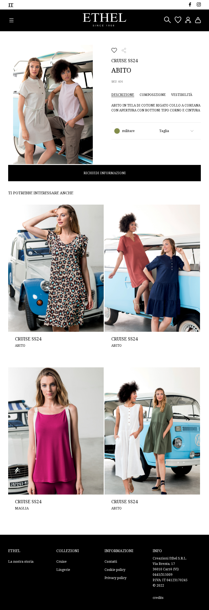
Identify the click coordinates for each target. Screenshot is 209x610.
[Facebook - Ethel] (190, 4)
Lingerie (63, 569)
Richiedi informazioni (105, 173)
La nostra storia (20, 561)
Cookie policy (114, 569)
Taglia (164, 131)
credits (158, 597)
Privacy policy (115, 577)
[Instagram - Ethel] (199, 4)
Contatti (110, 561)
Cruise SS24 (124, 60)
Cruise (61, 561)
